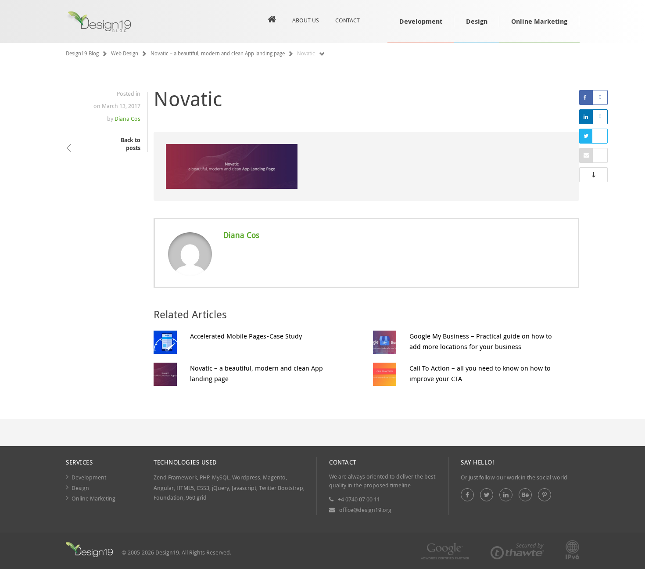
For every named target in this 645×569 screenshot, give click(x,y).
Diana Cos (127, 118)
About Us (305, 20)
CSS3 (203, 488)
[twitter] (486, 494)
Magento (274, 477)
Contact (347, 20)
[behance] (525, 494)
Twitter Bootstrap (281, 488)
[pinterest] (544, 494)
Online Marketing (539, 21)
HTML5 (185, 488)
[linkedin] (505, 494)
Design (476, 21)
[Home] (89, 550)
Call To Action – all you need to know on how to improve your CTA (480, 373)
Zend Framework (175, 477)
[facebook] (467, 494)
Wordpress (246, 477)
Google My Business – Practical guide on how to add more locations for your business (480, 341)
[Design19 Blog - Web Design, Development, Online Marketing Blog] (103, 22)
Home (272, 21)
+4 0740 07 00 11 (359, 499)
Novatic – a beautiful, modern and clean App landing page (256, 373)
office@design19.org (365, 510)
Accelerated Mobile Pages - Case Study (246, 335)
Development (420, 21)
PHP (204, 477)
